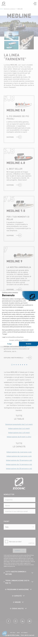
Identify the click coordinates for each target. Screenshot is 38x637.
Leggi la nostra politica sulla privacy (13, 337)
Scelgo (9, 344)
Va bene (28, 344)
